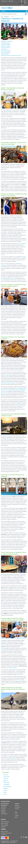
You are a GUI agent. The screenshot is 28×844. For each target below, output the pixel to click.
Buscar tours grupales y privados (9, 14)
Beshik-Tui (5, 774)
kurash (18, 679)
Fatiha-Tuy (5, 778)
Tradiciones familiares (6, 44)
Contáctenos (11, 1)
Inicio (2, 16)
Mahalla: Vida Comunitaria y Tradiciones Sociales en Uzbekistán (12, 89)
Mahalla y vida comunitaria (7, 41)
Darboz (5, 792)
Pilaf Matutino (6, 782)
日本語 (22, 4)
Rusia (16, 813)
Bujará (10, 378)
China (16, 812)
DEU (21, 2)
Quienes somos (4, 1)
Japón (16, 817)
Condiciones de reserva (6, 833)
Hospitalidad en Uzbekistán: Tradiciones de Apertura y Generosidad (13, 143)
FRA (25, 2)
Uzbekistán (6, 16)
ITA (25, 3)
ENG (21, 1)
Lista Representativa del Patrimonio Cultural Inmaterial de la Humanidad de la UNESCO (13, 390)
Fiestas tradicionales (5, 52)
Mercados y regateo (5, 46)
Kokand (8, 383)
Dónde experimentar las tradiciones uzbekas (11, 55)
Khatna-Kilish (6, 776)
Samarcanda (3, 383)
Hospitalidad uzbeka (5, 43)
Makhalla (5, 788)
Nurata (15, 742)
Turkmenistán (4, 813)
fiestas (4, 574)
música (24, 256)
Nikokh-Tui (5, 780)
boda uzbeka (23, 243)
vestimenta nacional (12, 667)
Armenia (17, 808)
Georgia (17, 805)
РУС (25, 1)
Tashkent (8, 375)
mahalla (9, 111)
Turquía (16, 815)
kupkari (17, 681)
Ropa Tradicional (7, 786)
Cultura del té (4, 49)
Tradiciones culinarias (5, 47)
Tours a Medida (4, 825)
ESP (21, 3)
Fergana (12, 383)
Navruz (15, 587)
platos (25, 399)
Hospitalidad (6, 784)
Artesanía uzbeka (5, 53)
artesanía (3, 648)
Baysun (13, 759)
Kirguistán (3, 810)
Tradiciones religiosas (6, 50)
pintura (2, 645)
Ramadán (21, 533)
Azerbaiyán (17, 807)
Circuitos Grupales (5, 821)
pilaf (8, 360)
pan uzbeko (20, 404)
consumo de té (5, 436)
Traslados (3, 826)
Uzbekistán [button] (3, 11)
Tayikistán (3, 812)
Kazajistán (3, 808)
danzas (19, 258)
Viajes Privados (4, 823)
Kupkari (5, 790)
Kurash (5, 794)
